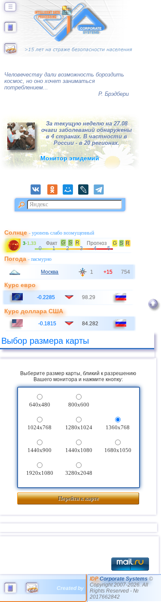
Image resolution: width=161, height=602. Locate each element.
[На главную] (10, 31)
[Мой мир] (70, 193)
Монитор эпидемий (69, 158)
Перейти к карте (78, 498)
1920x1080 (39, 473)
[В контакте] (38, 193)
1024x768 (39, 427)
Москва (49, 272)
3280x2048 (78, 473)
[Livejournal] (86, 193)
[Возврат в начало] (153, 313)
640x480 (39, 404)
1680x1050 (117, 450)
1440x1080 (78, 450)
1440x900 (39, 450)
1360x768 (118, 427)
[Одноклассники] (55, 193)
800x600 (78, 404)
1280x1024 (78, 427)
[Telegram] (101, 193)
